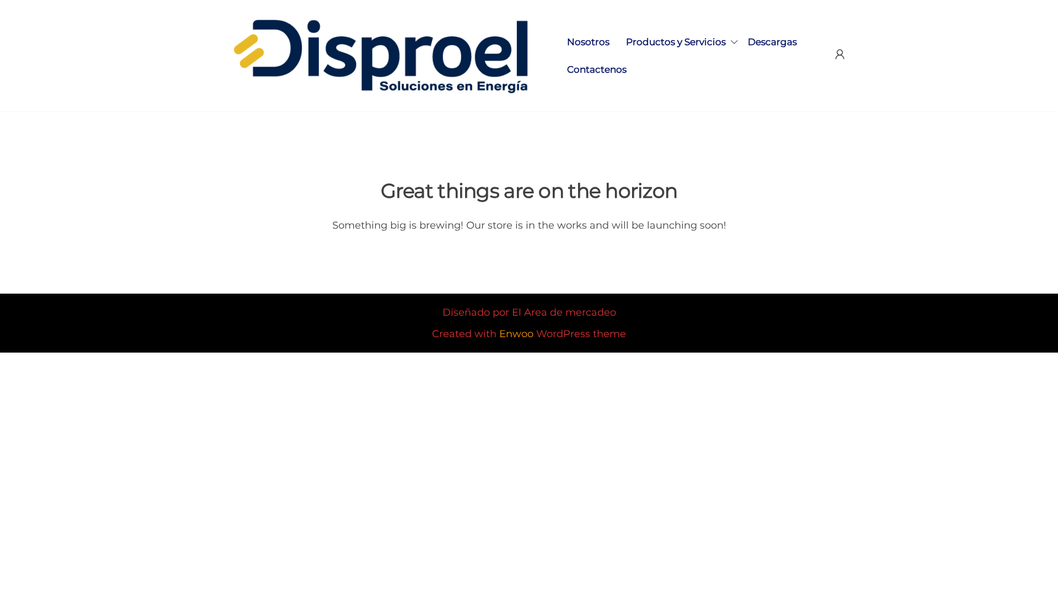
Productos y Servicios (676, 41)
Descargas (772, 41)
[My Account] (840, 54)
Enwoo (516, 334)
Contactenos (597, 69)
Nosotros (588, 41)
